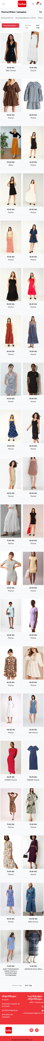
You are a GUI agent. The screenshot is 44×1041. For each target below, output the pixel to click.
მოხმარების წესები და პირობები (11, 1005)
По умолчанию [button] (9, 25)
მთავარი (5, 1000)
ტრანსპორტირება (10, 1010)
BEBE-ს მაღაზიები (36, 1002)
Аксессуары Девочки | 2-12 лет (25, 18)
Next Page (38, 26)
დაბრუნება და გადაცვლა (7, 1016)
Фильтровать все (7, 18)
